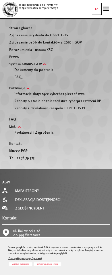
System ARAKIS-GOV (25, 64)
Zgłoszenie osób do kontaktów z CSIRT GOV (45, 42)
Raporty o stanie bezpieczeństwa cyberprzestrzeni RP (57, 101)
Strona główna (20, 28)
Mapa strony (27, 191)
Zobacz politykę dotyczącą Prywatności (25, 258)
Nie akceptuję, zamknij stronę (47, 264)
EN (95, 6)
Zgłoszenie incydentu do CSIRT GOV (38, 35)
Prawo (14, 57)
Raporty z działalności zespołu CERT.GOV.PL (50, 108)
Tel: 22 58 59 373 (21, 158)
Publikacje (17, 88)
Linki (13, 126)
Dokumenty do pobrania (33, 69)
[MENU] (106, 9)
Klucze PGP (18, 150)
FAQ (17, 77)
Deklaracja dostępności (38, 199)
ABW (6, 182)
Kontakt (15, 143)
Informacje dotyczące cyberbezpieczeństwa (49, 93)
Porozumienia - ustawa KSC (31, 49)
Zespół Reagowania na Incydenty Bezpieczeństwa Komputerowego (30, 5)
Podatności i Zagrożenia (33, 132)
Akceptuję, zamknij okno (20, 264)
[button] (44, 64)
